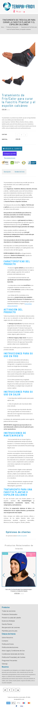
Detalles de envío (19, 172)
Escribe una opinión (22, 535)
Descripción (7, 172)
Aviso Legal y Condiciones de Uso (13, 651)
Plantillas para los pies (9, 631)
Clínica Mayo (28, 303)
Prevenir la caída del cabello (11, 618)
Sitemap (4, 664)
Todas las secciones (8, 611)
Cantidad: (4, 134)
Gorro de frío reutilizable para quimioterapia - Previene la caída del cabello (19, 590)
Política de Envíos (8, 644)
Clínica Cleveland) (12, 306)
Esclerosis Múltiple (8, 621)
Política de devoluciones (10, 647)
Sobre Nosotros (7, 637)
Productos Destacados (12, 27)
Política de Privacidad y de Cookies (13, 657)
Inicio (2, 27)
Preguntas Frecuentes (9, 660)
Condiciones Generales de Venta (13, 654)
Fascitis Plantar (7, 624)
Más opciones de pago (9, 158)
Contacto (5, 641)
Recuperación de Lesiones (11, 627)
